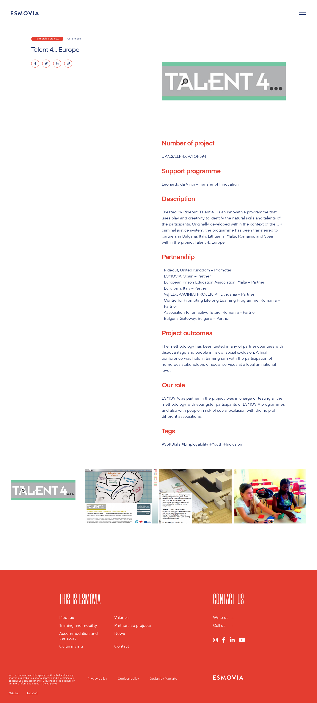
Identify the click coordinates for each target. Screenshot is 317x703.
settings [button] (67, 680)
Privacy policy (97, 678)
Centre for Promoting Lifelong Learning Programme (211, 300)
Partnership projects (47, 38)
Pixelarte (171, 678)
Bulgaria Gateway (180, 318)
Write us (220, 617)
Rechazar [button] (32, 692)
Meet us (66, 617)
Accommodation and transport (78, 635)
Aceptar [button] (14, 692)
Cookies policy (128, 678)
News (119, 633)
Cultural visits (71, 646)
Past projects (74, 38)
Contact (121, 646)
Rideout (171, 270)
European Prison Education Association (199, 282)
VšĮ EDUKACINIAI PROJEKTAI (191, 294)
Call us (219, 625)
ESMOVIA (172, 276)
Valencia (122, 617)
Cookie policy (49, 683)
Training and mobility (78, 625)
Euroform (172, 288)
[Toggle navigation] (302, 13)
